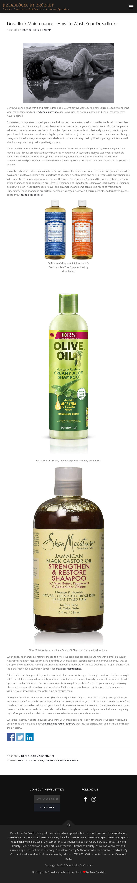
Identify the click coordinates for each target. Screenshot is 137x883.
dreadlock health (30, 760)
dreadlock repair (97, 837)
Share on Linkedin (30, 737)
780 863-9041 (82, 854)
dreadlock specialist (31, 194)
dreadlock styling (21, 841)
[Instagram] (94, 799)
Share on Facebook (11, 737)
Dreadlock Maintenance (38, 756)
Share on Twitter (20, 737)
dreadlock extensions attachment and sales (33, 837)
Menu (131, 6)
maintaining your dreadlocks (59, 723)
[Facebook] (85, 799)
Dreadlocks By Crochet (28, 5)
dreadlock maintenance (47, 111)
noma (48, 29)
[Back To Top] (68, 825)
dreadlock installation (114, 833)
